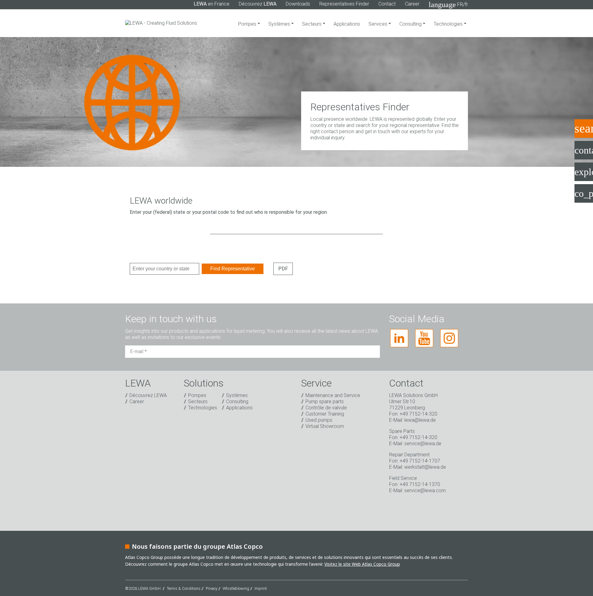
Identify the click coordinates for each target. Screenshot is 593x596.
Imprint (260, 588)
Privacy (211, 588)
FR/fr (448, 4)
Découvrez (257, 4)
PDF (283, 269)
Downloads (298, 4)
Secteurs (312, 24)
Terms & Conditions (183, 588)
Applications (347, 24)
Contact (387, 4)
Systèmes (279, 24)
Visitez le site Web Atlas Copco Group (362, 564)
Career (412, 4)
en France (211, 4)
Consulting (411, 24)
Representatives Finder (344, 4)
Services (378, 24)
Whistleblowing (236, 588)
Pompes (248, 24)
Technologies (449, 24)
